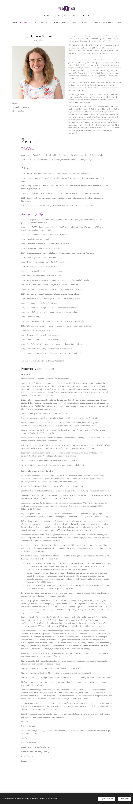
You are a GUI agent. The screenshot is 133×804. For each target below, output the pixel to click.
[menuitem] (15, 22)
